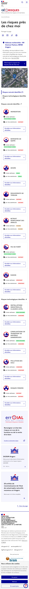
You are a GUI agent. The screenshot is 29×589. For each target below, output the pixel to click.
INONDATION (16, 112)
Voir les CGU (15, 58)
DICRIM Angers (9, 456)
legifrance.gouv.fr (6, 550)
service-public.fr (15, 546)
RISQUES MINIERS (17, 388)
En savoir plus (14, 586)
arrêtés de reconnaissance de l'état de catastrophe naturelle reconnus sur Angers (13, 487)
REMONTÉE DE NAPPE (16, 140)
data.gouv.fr (17, 550)
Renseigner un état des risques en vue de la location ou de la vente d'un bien (13, 431)
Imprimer (16, 35)
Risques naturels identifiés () (13, 92)
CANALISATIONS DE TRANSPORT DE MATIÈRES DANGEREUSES (18, 334)
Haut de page (23, 506)
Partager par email (7, 35)
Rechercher (22, 2)
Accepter (14, 577)
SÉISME (13, 168)
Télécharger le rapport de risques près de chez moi (12, 64)
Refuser (14, 582)
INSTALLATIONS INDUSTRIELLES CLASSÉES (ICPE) (17, 307)
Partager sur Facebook (3, 35)
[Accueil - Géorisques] (13, 10)
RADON (13, 275)
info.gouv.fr (4, 546)
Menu (26, 2)
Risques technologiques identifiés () (14, 97)
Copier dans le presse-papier (12, 35)
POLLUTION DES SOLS (16, 362)
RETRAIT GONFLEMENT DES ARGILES (17, 221)
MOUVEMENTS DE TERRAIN (17, 194)
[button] (26, 586)
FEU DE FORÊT (16, 247)
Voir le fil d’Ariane (5, 17)
